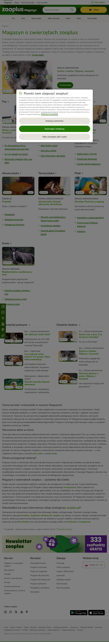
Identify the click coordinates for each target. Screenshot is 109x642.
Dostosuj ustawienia (54, 121)
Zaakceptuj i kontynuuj (54, 129)
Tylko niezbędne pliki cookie (54, 137)
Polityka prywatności (49, 114)
